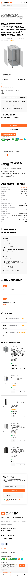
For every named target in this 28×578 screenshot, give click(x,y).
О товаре (5, 148)
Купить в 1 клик (14, 129)
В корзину (15, 125)
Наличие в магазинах (8, 151)
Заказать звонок (8, 538)
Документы (18, 151)
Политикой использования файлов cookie (8, 570)
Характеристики (14, 148)
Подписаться (14, 490)
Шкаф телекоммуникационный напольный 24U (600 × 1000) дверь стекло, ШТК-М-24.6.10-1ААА (18, 378)
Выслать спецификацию (9, 134)
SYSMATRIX (24, 187)
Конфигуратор (17, 576)
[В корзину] (13, 368)
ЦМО (17, 381)
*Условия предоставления (7, 86)
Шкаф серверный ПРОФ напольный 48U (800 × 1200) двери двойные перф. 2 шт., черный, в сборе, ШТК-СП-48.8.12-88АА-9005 (18, 451)
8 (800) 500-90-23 (7, 531)
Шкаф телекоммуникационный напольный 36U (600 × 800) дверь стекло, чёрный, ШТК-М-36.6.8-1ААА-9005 (17, 403)
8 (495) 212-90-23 (7, 535)
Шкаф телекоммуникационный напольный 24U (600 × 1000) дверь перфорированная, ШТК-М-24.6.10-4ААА (18, 427)
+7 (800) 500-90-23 (10, 246)
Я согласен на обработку (14, 500)
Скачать (5, 292)
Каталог (10, 576)
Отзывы (4, 155)
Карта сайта (4, 548)
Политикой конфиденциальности (8, 571)
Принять (22, 565)
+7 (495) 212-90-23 (10, 266)
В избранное (7, 117)
